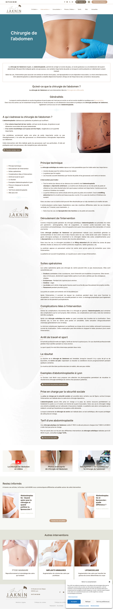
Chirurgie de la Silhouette (75, 90)
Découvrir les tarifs (50, 438)
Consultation (56, 9)
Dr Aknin (34, 9)
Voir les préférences (102, 601)
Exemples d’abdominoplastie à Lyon (21, 182)
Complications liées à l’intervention (20, 174)
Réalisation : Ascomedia (56, 605)
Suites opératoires (15, 171)
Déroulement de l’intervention (19, 168)
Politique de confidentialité (62, 602)
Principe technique (15, 166)
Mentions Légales (21, 602)
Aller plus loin (13, 193)
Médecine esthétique (99, 2)
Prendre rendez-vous (13, 150)
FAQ (86, 9)
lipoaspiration (98, 100)
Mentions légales (95, 605)
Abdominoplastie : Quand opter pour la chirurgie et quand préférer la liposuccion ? (27, 502)
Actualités (94, 9)
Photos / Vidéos (69, 9)
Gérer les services (72, 596)
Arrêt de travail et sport (16, 177)
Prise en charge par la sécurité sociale (19, 186)
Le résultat (12, 179)
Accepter (74, 601)
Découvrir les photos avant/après (55, 384)
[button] (109, 582)
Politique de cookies (84, 605)
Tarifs (79, 9)
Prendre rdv (81, 2)
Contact (89, 2)
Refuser (87, 601)
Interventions (45, 9)
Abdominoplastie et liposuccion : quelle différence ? (102, 500)
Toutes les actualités (58, 521)
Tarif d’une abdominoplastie (18, 190)
